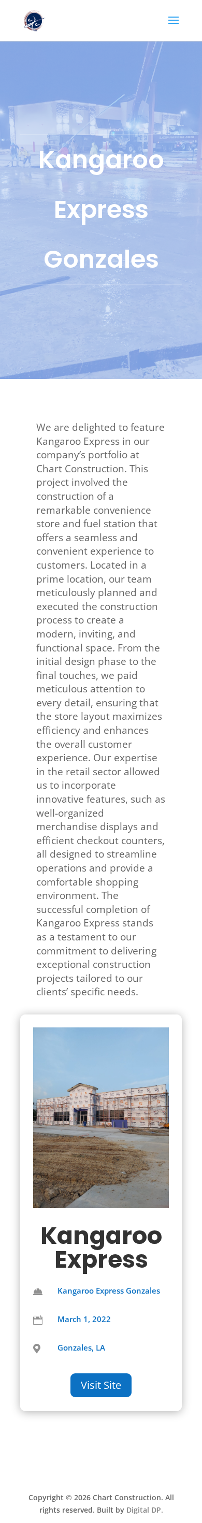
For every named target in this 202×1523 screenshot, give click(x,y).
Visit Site (101, 1385)
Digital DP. (144, 1510)
